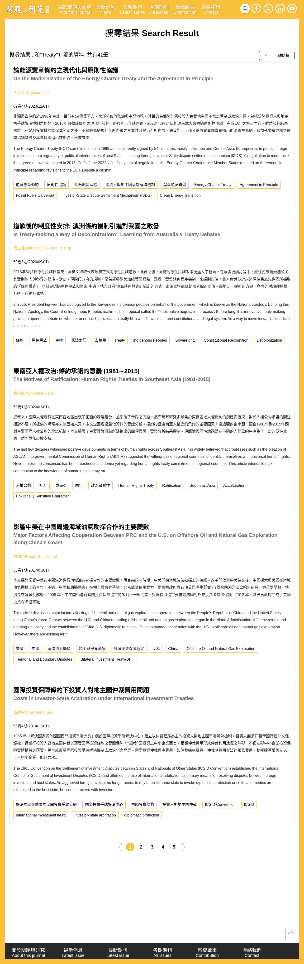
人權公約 (23, 485)
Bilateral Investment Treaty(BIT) (107, 659)
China (173, 649)
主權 (59, 340)
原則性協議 (56, 185)
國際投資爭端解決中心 (104, 804)
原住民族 (39, 340)
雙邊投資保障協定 (129, 649)
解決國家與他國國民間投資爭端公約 (46, 804)
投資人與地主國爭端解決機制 (130, 185)
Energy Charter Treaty (212, 185)
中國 (35, 649)
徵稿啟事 (184, 10)
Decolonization (269, 340)
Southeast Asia (202, 485)
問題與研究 (28, 9)
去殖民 (100, 340)
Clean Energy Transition (180, 195)
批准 (43, 485)
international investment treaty (41, 815)
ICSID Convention (220, 804)
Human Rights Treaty (136, 485)
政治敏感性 (100, 485)
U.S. (156, 649)
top (291, 934)
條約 (20, 340)
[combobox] (276, 55)
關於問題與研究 (74, 10)
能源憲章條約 (27, 185)
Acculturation (234, 485)
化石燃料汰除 (85, 185)
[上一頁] (120, 847)
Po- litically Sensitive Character (42, 496)
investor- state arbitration (95, 815)
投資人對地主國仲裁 (179, 804)
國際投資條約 (142, 804)
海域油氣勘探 (59, 649)
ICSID (249, 804)
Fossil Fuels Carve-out (35, 195)
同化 (79, 485)
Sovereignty (185, 340)
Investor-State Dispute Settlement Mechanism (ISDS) (107, 195)
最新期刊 (132, 10)
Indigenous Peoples (150, 340)
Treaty (119, 340)
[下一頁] (183, 847)
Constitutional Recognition (226, 340)
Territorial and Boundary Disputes (44, 659)
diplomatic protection (141, 815)
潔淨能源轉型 (174, 185)
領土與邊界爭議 (92, 649)
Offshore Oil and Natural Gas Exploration (221, 649)
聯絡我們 (210, 10)
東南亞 (61, 485)
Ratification (171, 485)
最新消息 (105, 10)
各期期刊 (159, 10)
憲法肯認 (78, 340)
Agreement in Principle (259, 185)
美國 (20, 649)
